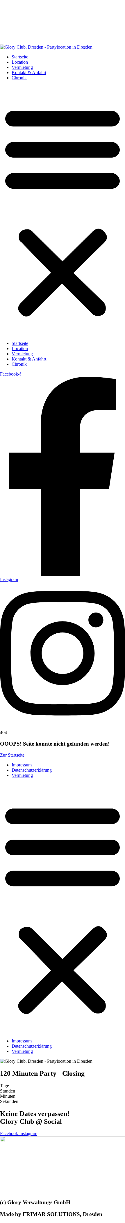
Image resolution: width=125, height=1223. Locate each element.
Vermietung (22, 67)
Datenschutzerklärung (32, 770)
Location (20, 62)
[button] (62, 210)
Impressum (22, 764)
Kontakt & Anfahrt (29, 72)
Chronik (19, 77)
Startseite (20, 56)
